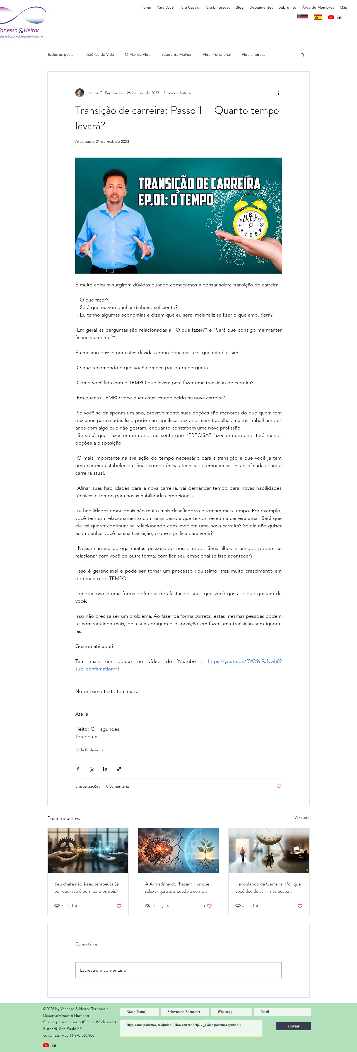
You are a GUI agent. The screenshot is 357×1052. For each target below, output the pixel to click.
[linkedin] (339, 17)
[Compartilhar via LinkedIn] (105, 769)
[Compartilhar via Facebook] (78, 769)
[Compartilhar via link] (119, 769)
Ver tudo (302, 817)
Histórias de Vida (99, 54)
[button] (165, 7)
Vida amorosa (253, 54)
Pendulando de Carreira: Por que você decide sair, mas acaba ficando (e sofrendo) (268, 887)
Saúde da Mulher (176, 54)
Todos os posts (60, 54)
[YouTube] (331, 17)
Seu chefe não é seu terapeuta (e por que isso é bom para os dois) (86, 887)
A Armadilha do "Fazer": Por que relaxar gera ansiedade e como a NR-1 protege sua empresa (177, 887)
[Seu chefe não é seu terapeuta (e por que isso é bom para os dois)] (88, 850)
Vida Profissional (217, 54)
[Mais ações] (278, 93)
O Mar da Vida (137, 54)
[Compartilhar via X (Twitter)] (91, 769)
